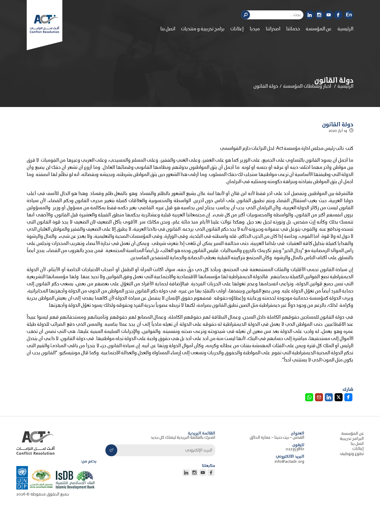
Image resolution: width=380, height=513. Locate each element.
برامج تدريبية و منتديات (202, 29)
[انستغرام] (319, 14)
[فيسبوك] (338, 14)
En (349, 15)
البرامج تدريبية (352, 439)
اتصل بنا (167, 29)
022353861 (295, 449)
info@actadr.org (289, 462)
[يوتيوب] (328, 14)
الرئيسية (345, 29)
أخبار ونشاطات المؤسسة (307, 86)
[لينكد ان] (309, 14)
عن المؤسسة (352, 434)
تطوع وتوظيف (352, 454)
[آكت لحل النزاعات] (44, 24)
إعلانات (237, 29)
